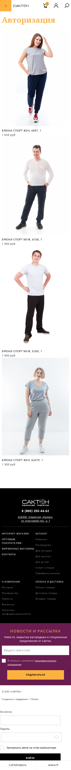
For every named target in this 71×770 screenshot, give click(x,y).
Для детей (42, 562)
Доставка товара (47, 593)
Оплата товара (45, 587)
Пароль (5, 729)
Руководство (10, 593)
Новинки (41, 539)
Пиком (34, 699)
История (7, 587)
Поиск (67, 5)
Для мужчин (43, 556)
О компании (11, 581)
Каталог (41, 533)
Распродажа (43, 545)
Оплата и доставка (50, 581)
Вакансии (8, 604)
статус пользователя (56, 5)
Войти (30, 758)
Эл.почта (6, 712)
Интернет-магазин (15, 533)
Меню (5, 5)
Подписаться (35, 674)
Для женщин (44, 550)
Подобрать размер (48, 573)
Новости (7, 598)
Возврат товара (46, 598)
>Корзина (47, 4)
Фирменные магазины (18, 548)
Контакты (9, 554)
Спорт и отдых (45, 567)
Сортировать (18, 765)
